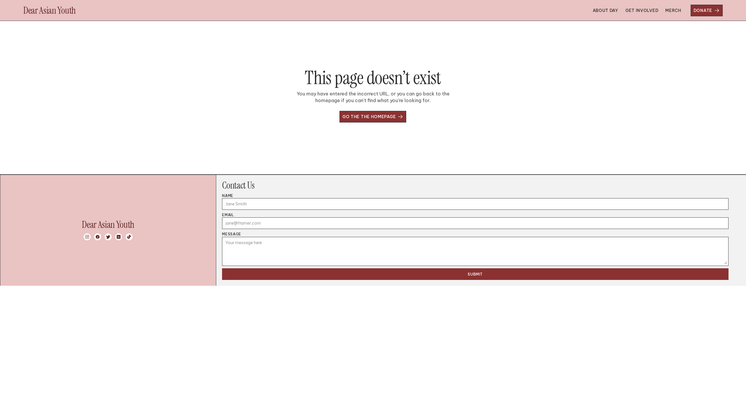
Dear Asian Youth (49, 10)
